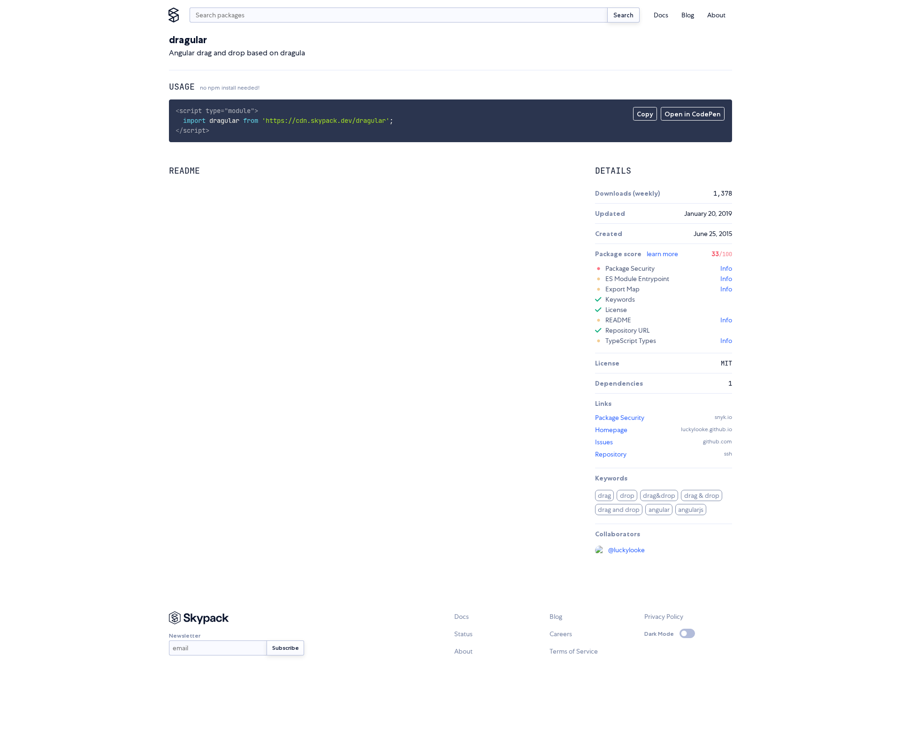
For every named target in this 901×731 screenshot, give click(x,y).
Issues (604, 442)
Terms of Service (574, 651)
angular (659, 509)
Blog (687, 15)
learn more (662, 254)
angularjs (690, 509)
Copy (645, 114)
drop (627, 495)
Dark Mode (659, 633)
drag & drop (701, 495)
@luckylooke (626, 550)
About (716, 15)
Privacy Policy (663, 616)
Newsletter (184, 635)
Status (463, 634)
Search (623, 15)
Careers (561, 634)
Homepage (611, 430)
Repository (610, 454)
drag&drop (659, 495)
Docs (661, 15)
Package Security (619, 417)
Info (726, 268)
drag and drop (619, 509)
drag (604, 495)
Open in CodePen (692, 114)
